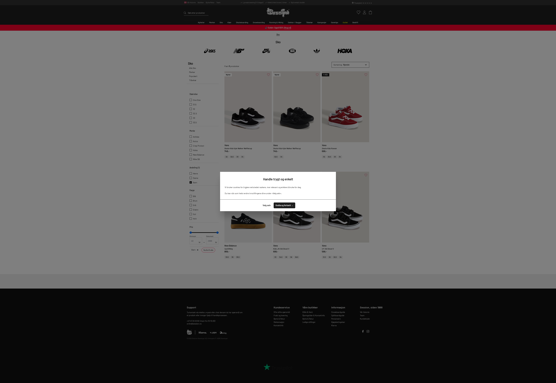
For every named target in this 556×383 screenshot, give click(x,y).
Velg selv (267, 205)
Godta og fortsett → (284, 205)
